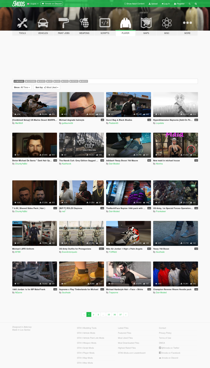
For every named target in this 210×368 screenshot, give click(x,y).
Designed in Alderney (22, 326)
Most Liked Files (125, 337)
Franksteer (161, 211)
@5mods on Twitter (170, 347)
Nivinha (159, 163)
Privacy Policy (165, 332)
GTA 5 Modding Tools (86, 327)
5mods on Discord (169, 357)
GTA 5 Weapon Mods (86, 342)
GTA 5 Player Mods (85, 352)
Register (180, 3)
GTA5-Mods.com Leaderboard (131, 352)
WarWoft (19, 123)
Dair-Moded (114, 163)
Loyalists (160, 123)
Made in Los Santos (21, 329)
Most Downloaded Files (128, 342)
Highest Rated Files (127, 347)
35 (109, 314)
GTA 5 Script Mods (85, 347)
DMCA (162, 342)
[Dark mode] (190, 3)
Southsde (160, 251)
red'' (64, 211)
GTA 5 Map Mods (85, 357)
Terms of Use (165, 337)
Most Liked (46, 87)
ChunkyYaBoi (21, 163)
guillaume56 (67, 123)
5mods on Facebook (170, 352)
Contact (162, 327)
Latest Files (123, 327)
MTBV (18, 251)
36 (115, 314)
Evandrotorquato (69, 251)
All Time (21, 87)
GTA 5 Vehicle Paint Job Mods (90, 337)
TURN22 (113, 251)
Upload (154, 3)
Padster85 (113, 123)
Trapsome (113, 292)
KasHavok (66, 163)
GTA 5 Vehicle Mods (86, 332)
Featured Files (124, 332)
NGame (18, 292)
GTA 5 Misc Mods (85, 362)
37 (120, 314)
